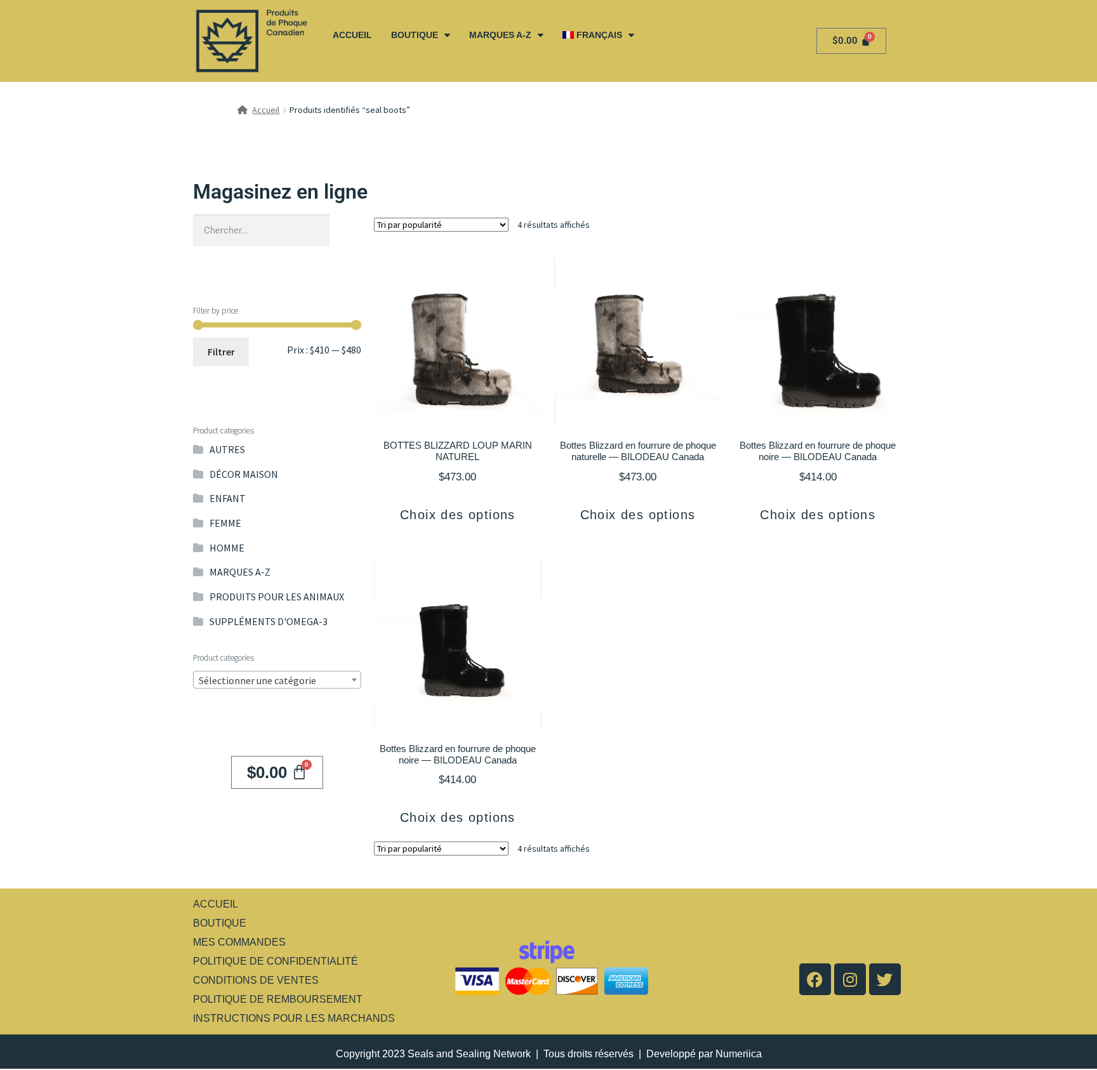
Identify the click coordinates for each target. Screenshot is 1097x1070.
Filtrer (221, 351)
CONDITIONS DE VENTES (256, 980)
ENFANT (227, 498)
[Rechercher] (345, 230)
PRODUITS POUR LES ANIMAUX (276, 596)
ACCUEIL (352, 35)
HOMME (226, 547)
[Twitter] (885, 979)
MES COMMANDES (239, 942)
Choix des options (457, 515)
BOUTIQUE (414, 35)
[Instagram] (850, 979)
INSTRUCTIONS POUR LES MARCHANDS (294, 1018)
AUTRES (227, 449)
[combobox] (277, 680)
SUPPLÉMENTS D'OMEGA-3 (268, 621)
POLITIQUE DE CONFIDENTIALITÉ (275, 961)
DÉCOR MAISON (243, 474)
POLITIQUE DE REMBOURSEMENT (277, 999)
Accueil (265, 110)
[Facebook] (815, 979)
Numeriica (738, 1053)
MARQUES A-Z (500, 35)
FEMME (225, 523)
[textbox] (277, 680)
